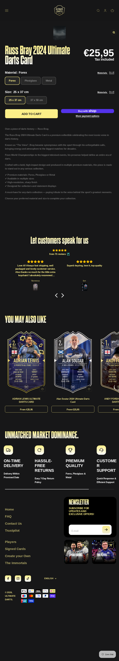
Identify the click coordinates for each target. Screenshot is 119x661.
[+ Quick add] (42, 389)
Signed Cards (15, 549)
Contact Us (13, 523)
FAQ (8, 516)
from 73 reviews (57, 254)
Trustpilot (12, 530)
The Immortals (16, 563)
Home (9, 509)
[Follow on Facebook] (8, 578)
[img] (59, 250)
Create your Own (18, 556)
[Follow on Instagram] (18, 578)
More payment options (87, 116)
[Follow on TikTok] (28, 578)
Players (10, 542)
